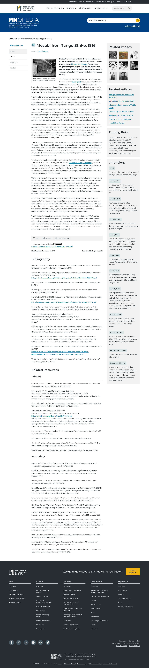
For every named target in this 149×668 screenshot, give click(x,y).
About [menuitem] (12, 57)
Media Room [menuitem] (95, 609)
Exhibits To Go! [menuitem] (96, 604)
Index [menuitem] (12, 51)
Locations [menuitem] (12, 586)
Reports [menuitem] (94, 600)
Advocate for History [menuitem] (125, 607)
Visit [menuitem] (11, 582)
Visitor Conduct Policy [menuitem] (95, 664)
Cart (129, 1)
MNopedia (19, 39)
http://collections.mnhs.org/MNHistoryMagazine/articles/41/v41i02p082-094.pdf (64, 278)
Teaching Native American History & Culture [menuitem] (73, 616)
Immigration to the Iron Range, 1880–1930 (121, 96)
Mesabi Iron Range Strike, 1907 (121, 101)
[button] (49, 8)
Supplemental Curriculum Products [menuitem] (73, 610)
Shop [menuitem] (120, 602)
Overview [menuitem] (39, 586)
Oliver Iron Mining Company (80, 163)
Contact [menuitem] (13, 68)
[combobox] (113, 20)
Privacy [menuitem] (60, 664)
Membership (90, 1)
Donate (81, 1)
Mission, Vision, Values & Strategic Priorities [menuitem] (99, 591)
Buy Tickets (106, 1)
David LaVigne (43, 51)
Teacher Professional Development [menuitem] (71, 603)
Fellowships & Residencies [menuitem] (100, 621)
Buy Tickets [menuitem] (13, 590)
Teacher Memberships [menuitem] (71, 625)
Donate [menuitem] (121, 594)
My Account (119, 1)
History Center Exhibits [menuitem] (17, 598)
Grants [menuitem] (93, 625)
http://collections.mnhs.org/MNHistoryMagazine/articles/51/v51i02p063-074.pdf (63, 302)
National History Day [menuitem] (71, 598)
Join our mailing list (133, 572)
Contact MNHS (134, 646)
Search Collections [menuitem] (42, 596)
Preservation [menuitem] (40, 629)
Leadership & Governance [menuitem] (100, 596)
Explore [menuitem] (39, 582)
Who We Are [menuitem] (96, 582)
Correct (48, 238)
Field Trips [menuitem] (67, 621)
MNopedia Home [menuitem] (16, 46)
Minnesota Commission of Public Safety (122, 106)
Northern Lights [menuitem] (69, 594)
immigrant (76, 82)
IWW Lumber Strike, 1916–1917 (121, 115)
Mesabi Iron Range (79, 64)
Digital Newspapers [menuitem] (43, 607)
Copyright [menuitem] (14, 62)
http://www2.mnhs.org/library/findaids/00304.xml (51, 416)
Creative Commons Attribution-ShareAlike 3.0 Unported (52, 246)
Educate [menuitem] (67, 582)
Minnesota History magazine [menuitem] (42, 616)
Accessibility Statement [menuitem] (110, 664)
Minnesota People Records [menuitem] (42, 591)
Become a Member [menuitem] (16, 594)
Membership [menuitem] (122, 590)
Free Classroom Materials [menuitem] (72, 590)
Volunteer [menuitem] (94, 629)
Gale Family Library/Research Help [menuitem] (44, 601)
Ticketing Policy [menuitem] (81, 664)
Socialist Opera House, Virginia (121, 112)
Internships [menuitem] (95, 617)
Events (98, 1)
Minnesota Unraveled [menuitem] (43, 621)
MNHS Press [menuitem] (40, 611)
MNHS (11, 39)
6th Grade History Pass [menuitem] (72, 629)
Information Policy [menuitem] (69, 664)
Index (26, 39)
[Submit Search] (138, 20)
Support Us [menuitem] (123, 582)
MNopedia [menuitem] (40, 625)
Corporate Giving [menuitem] (124, 598)
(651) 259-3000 (121, 646)
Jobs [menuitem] (92, 613)
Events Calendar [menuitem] (15, 602)
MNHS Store (73, 1)
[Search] (128, 8)
